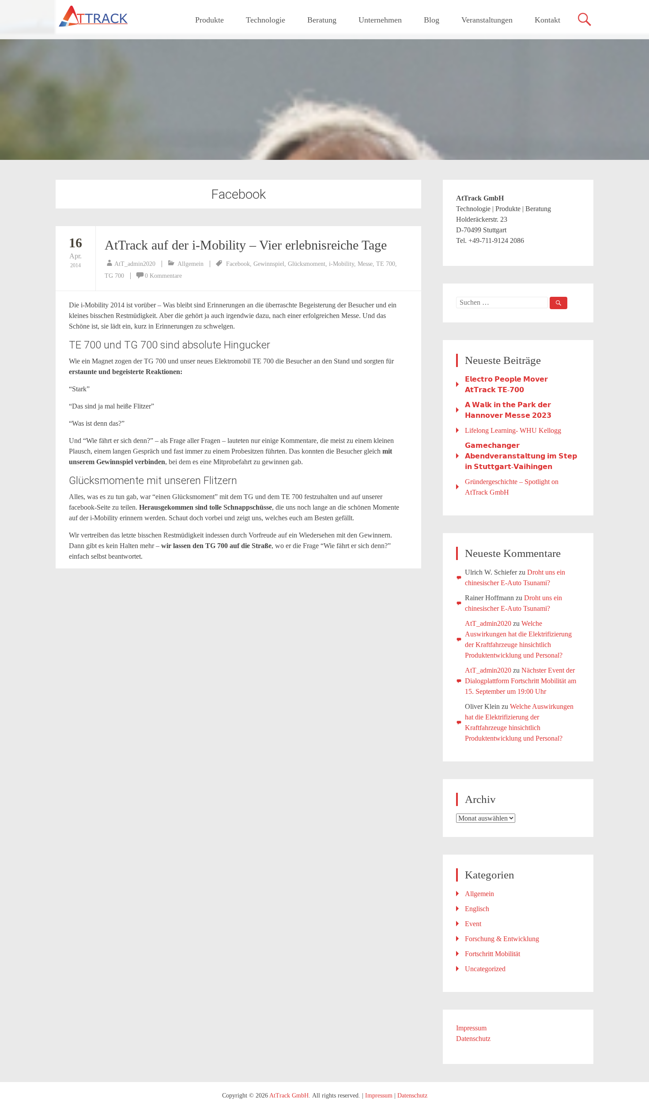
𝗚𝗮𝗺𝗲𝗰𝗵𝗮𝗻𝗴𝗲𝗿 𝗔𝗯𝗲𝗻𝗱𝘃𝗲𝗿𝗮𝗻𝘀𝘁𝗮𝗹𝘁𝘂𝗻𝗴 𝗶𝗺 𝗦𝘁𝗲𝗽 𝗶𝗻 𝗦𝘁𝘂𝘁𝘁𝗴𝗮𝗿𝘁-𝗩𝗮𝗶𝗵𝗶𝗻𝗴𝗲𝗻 (521, 456)
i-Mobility (341, 264)
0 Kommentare (163, 276)
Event (473, 923)
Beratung (321, 19)
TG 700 (114, 276)
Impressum (471, 1028)
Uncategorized (485, 969)
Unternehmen (380, 19)
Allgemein (190, 264)
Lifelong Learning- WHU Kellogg (513, 430)
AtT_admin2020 (134, 264)
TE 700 (385, 264)
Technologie (265, 19)
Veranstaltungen (487, 19)
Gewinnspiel (268, 264)
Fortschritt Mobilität (492, 954)
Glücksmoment (306, 264)
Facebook (238, 264)
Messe (365, 264)
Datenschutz (473, 1038)
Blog (431, 19)
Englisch (477, 908)
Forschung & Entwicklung (502, 938)
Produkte (209, 19)
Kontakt (547, 19)
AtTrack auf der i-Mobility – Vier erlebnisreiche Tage (246, 245)
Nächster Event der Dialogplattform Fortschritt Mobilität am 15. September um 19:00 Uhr (520, 680)
